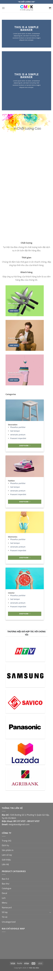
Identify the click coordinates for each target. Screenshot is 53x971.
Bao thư (5, 883)
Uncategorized (9, 921)
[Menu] (3, 8)
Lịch (4, 898)
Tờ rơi (4, 917)
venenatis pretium (17, 435)
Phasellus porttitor (18, 427)
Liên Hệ (5, 864)
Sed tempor (15, 431)
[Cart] (50, 8)
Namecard (7, 907)
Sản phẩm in (7, 850)
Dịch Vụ (5, 845)
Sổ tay (5, 912)
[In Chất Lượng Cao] (26, 8)
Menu (4, 902)
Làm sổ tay (7, 855)
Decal (4, 893)
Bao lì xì (5, 878)
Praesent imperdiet (18, 438)
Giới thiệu (6, 859)
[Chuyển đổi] (50, 912)
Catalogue (6, 888)
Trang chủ (6, 840)
